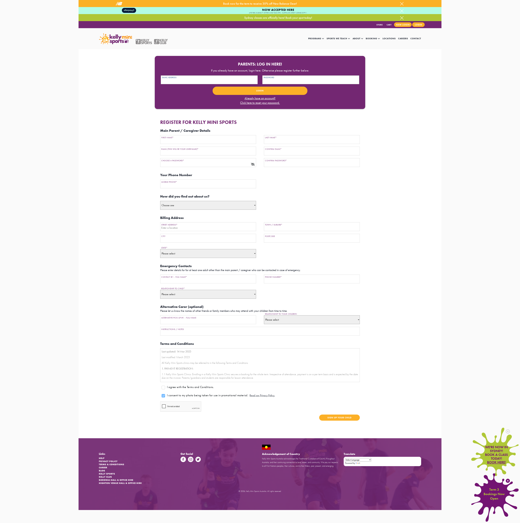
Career (103, 467)
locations (389, 38)
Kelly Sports (107, 473)
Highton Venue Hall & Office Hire (120, 483)
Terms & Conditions (111, 464)
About (357, 38)
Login (418, 24)
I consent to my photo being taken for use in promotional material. (207, 395)
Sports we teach (337, 38)
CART (389, 25)
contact (415, 38)
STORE (379, 25)
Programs (315, 38)
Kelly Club (105, 476)
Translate (364, 463)
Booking (372, 38)
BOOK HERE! (496, 462)
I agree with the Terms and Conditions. (190, 387)
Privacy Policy (108, 461)
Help (102, 458)
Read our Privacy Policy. (262, 395)
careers (403, 38)
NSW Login (403, 24)
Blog (102, 470)
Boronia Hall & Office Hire (116, 480)
